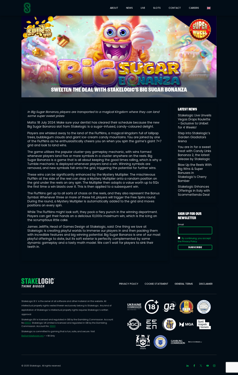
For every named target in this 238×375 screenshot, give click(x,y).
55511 (52, 326)
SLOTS (157, 8)
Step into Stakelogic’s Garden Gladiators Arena (194, 137)
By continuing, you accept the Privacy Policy (194, 240)
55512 (28, 322)
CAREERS (194, 8)
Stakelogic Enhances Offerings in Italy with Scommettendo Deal (194, 191)
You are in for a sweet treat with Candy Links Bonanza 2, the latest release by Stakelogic (194, 153)
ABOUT (114, 8)
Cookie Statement (156, 284)
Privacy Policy (128, 284)
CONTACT (175, 8)
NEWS (129, 8)
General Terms (184, 284)
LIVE (143, 8)
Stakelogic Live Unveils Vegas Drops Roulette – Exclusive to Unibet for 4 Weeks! (194, 121)
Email (181, 224)
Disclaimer (206, 284)
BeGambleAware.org (32, 335)
